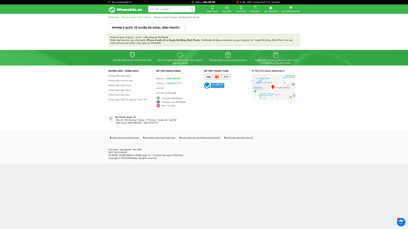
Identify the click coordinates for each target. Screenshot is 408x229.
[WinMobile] (125, 10)
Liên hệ (160, 88)
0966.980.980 (209, 2)
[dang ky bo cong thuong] (228, 85)
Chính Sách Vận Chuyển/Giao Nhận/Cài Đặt (201, 138)
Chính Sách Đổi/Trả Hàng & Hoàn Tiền (127, 99)
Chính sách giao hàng (119, 90)
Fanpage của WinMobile (173, 102)
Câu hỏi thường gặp (166, 93)
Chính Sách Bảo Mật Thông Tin (239, 138)
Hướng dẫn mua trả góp (120, 80)
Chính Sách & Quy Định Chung (125, 138)
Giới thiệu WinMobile (171, 98)
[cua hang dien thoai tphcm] (273, 99)
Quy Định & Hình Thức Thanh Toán (160, 138)
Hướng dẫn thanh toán (119, 85)
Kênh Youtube (168, 105)
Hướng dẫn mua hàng (119, 75)
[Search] (191, 9)
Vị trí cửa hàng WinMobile (268, 71)
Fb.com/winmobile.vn (121, 2)
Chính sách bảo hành (119, 95)
